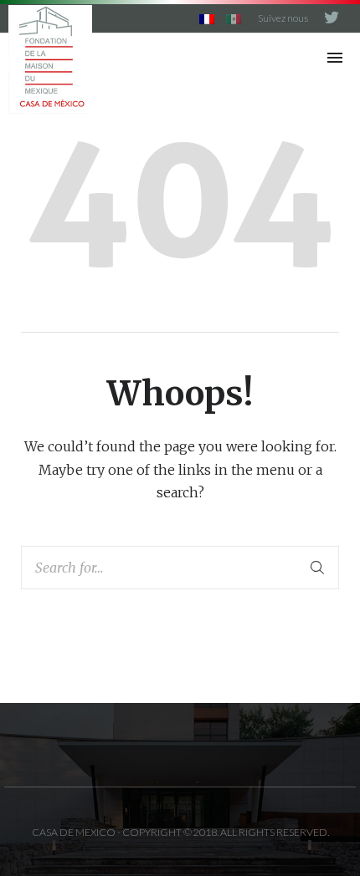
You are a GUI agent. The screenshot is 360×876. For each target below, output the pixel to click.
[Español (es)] (233, 18)
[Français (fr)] (206, 18)
